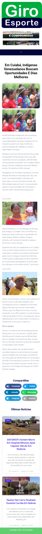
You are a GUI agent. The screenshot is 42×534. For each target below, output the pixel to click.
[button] (21, 52)
